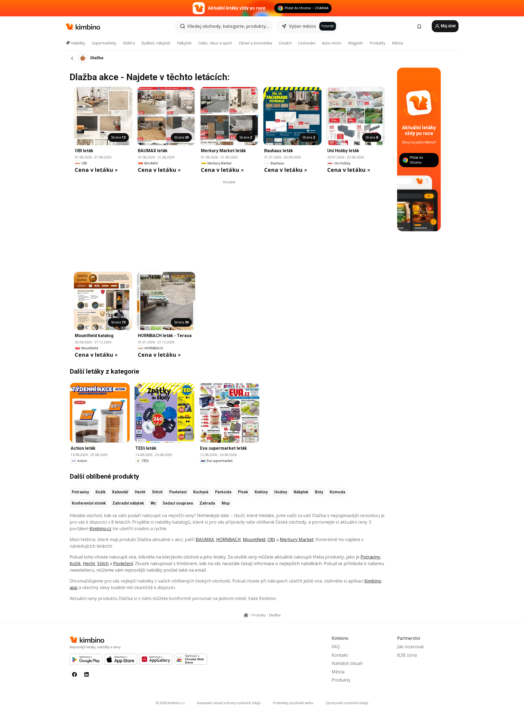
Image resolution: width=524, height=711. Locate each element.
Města (397, 43)
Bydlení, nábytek (155, 43)
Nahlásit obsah (347, 663)
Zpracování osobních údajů (347, 703)
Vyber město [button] (302, 26)
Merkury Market (297, 539)
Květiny (261, 492)
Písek (243, 492)
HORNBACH (228, 539)
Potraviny (80, 492)
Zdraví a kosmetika (255, 43)
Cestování (306, 43)
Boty (319, 492)
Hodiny (280, 492)
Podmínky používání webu (293, 703)
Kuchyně (201, 492)
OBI (271, 539)
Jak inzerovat (410, 647)
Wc (153, 503)
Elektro (129, 43)
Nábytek (184, 43)
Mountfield (254, 539)
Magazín (355, 43)
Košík (101, 492)
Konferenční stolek (89, 503)
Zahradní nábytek (128, 503)
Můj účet (448, 26)
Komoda (337, 492)
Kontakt (340, 655)
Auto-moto (331, 43)
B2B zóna (407, 655)
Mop (226, 503)
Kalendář (120, 492)
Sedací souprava (178, 503)
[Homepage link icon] (246, 615)
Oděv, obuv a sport (215, 43)
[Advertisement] (229, 222)
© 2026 (170, 703)
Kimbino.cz (100, 529)
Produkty (377, 43)
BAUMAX (205, 539)
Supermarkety (104, 43)
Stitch (157, 492)
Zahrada (207, 503)
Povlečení (178, 492)
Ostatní (285, 43)
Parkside (223, 492)
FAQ (336, 647)
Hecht (140, 492)
